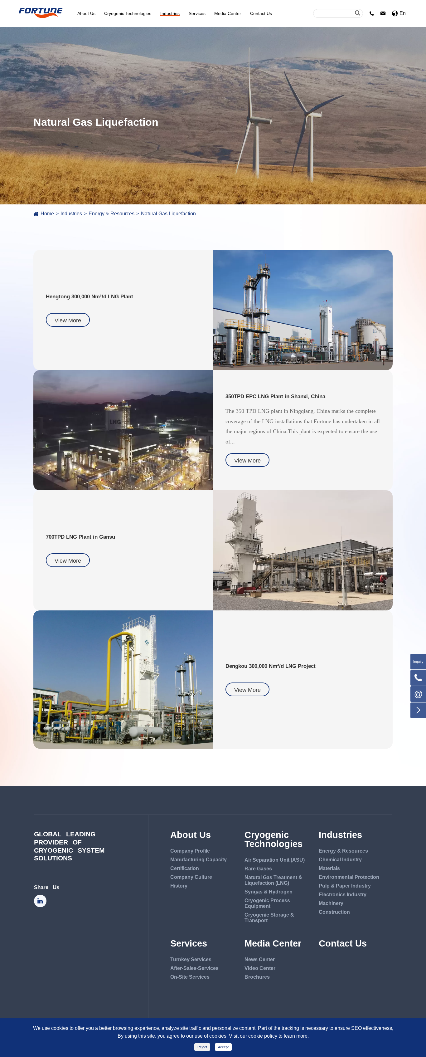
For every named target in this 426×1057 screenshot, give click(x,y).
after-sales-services (194, 968)
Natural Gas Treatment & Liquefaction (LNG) (273, 880)
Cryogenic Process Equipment (267, 903)
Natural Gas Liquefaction (168, 213)
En (402, 13)
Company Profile (190, 851)
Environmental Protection (349, 877)
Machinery (331, 903)
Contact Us (261, 13)
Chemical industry (340, 859)
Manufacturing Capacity (198, 859)
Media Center (227, 13)
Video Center (259, 968)
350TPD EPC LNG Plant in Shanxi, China (275, 396)
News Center (259, 959)
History (178, 885)
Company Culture (191, 877)
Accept (223, 1047)
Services (197, 13)
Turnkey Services (190, 959)
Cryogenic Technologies (127, 13)
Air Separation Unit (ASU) (274, 860)
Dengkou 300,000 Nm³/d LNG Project (270, 666)
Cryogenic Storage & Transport (269, 917)
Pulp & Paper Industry (345, 885)
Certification (184, 868)
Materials (329, 868)
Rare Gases (258, 868)
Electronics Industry (342, 894)
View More (68, 320)
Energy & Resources (111, 213)
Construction (334, 912)
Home (47, 213)
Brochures (257, 977)
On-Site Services (190, 977)
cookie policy (262, 1036)
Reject (202, 1047)
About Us (86, 13)
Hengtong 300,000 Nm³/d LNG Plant (89, 296)
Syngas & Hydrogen (268, 891)
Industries (170, 13)
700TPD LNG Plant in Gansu (80, 537)
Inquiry (418, 661)
